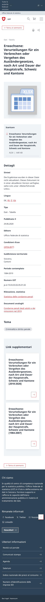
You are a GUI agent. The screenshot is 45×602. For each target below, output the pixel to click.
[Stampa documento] (33, 30)
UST (9, 19)
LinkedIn (9, 522)
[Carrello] (34, 19)
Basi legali (5, 598)
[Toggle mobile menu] (41, 19)
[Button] (33, 394)
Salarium (7, 568)
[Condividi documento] (38, 30)
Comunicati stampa (12, 554)
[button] (41, 517)
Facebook (9, 517)
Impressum (14, 598)
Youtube (35, 517)
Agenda (6, 561)
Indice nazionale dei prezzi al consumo (21, 575)
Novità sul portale (11, 547)
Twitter (22, 517)
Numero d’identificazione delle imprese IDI (17, 583)
